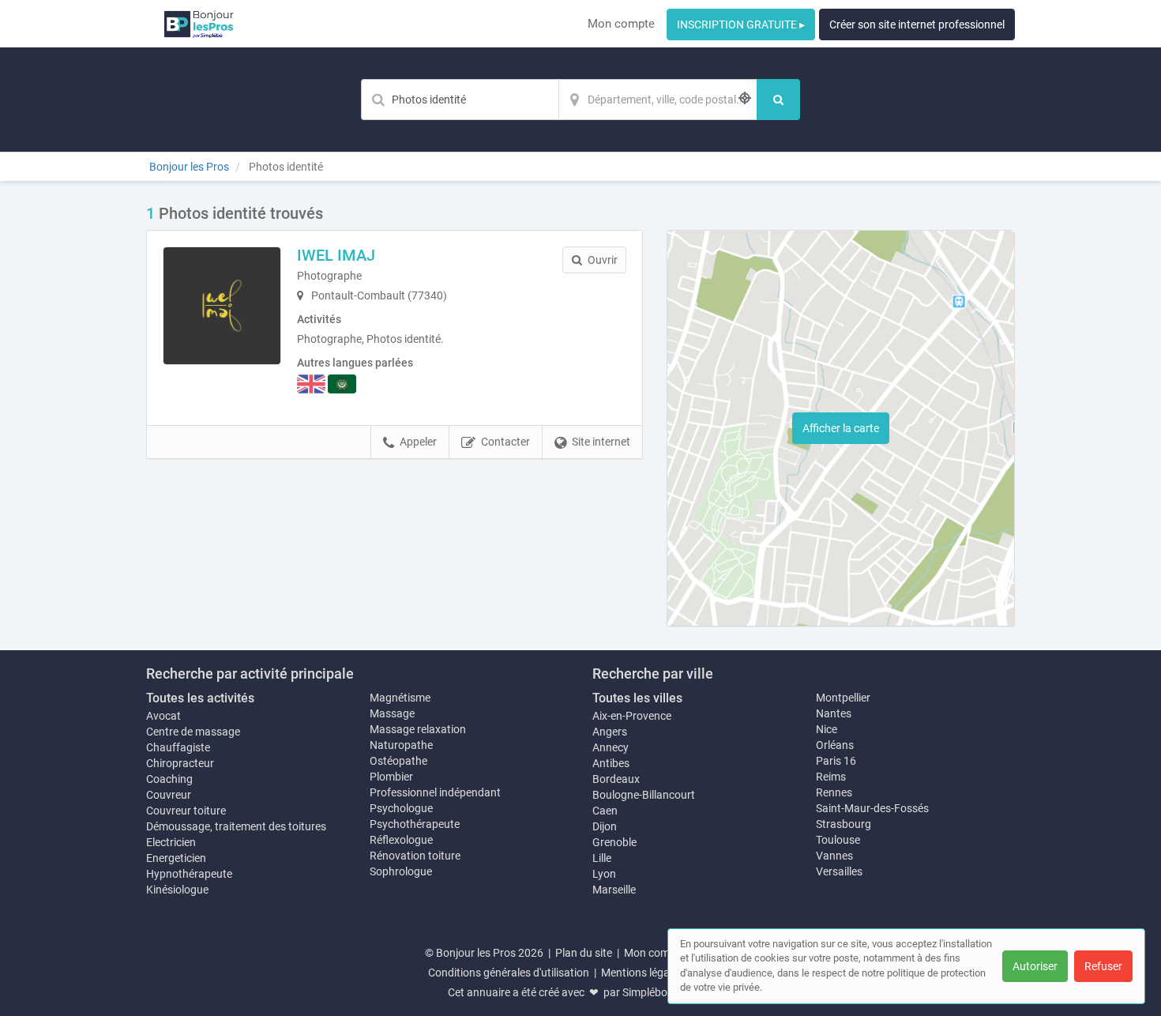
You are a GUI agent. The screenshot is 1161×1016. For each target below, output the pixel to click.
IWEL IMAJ (336, 255)
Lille (601, 858)
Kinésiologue (177, 889)
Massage (392, 713)
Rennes (834, 792)
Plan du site (583, 952)
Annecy (610, 747)
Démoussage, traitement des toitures (236, 826)
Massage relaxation (418, 729)
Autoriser (1035, 966)
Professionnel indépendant (435, 792)
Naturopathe (401, 745)
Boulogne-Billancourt (643, 794)
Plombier (391, 776)
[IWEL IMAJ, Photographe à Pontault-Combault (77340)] (221, 305)
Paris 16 (836, 760)
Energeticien (176, 858)
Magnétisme (400, 697)
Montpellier (843, 697)
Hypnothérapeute (189, 873)
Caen (605, 810)
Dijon (604, 826)
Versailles (839, 871)
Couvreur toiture (186, 810)
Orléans (835, 745)
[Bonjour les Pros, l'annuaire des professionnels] (198, 23)
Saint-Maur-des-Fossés (872, 808)
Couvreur (168, 794)
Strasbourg (843, 824)
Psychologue (401, 808)
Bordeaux (616, 779)
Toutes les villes (637, 698)
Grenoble (614, 842)
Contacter (505, 441)
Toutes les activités (200, 698)
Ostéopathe (398, 760)
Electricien (171, 842)
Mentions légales (642, 972)
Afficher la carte (840, 428)
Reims (831, 776)
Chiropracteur (180, 763)
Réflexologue (401, 839)
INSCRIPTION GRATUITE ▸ (741, 24)
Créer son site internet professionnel (917, 24)
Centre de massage (193, 731)
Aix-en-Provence (631, 715)
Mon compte (621, 24)
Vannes (834, 855)
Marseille (614, 889)
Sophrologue (401, 871)
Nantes (833, 713)
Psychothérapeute (415, 824)
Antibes (610, 763)
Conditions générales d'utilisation (508, 972)
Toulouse (838, 839)
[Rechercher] (778, 99)
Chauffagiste (178, 747)
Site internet (601, 441)
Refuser (1103, 966)
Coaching (169, 779)
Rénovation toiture (415, 855)
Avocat (163, 715)
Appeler (418, 441)
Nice (826, 729)
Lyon (604, 873)
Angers (609, 731)
